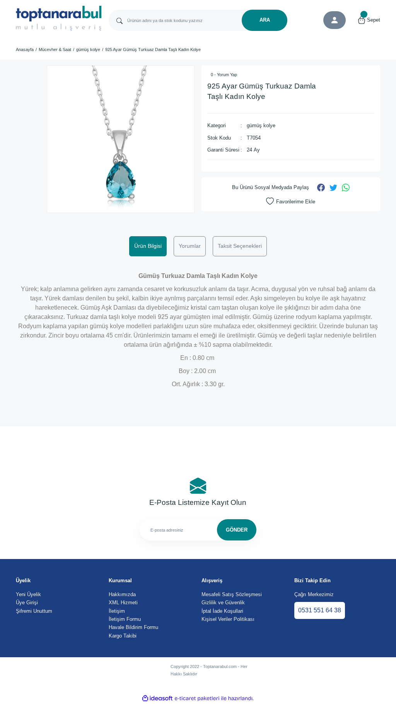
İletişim (117, 611)
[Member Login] (334, 20)
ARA (264, 20)
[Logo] (59, 18)
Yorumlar (190, 246)
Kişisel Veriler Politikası (227, 619)
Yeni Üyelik (28, 594)
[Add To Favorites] (290, 202)
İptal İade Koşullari (222, 611)
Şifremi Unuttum (34, 611)
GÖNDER (237, 530)
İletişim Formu (125, 619)
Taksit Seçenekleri (240, 246)
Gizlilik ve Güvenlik (223, 602)
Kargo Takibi (123, 636)
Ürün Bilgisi (148, 246)
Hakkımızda (122, 594)
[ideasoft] (157, 698)
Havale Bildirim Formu (133, 627)
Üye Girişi (27, 602)
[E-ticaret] (197, 698)
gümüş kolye (261, 125)
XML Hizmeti (123, 602)
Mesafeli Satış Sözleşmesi (231, 594)
